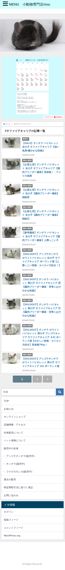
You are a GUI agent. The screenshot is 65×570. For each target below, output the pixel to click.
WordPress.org (12, 535)
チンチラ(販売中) (15, 464)
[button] (4, 35)
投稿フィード (11, 520)
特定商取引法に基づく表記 (18, 487)
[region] (32, 35)
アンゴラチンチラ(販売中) (20, 456)
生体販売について (13, 432)
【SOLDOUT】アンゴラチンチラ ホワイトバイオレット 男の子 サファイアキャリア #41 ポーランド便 (41, 362)
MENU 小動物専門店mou (29, 4)
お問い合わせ (11, 495)
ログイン (9, 512)
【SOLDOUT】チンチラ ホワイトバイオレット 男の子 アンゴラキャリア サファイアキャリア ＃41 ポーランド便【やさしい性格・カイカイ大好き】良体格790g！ (41, 337)
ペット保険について (15, 440)
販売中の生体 (11, 448)
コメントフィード (13, 528)
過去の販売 (10, 479)
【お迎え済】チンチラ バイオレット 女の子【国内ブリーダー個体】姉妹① (40, 215)
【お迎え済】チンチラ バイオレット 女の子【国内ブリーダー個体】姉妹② (40, 193)
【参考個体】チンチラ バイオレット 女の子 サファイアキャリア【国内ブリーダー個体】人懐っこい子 (41, 236)
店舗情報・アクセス (15, 424)
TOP (6, 401)
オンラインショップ (15, 416)
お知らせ (9, 409)
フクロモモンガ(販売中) (19, 471)
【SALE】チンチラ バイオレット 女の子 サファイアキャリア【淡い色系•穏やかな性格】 (40, 147)
